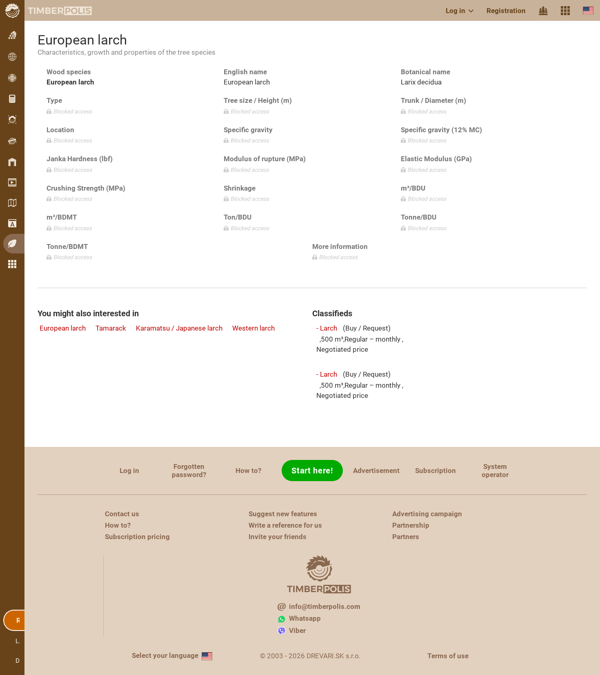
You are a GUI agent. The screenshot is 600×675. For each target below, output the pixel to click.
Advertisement (376, 470)
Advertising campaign (427, 514)
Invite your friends (278, 537)
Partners (405, 537)
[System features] (565, 10)
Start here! (312, 470)
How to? (248, 470)
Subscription (435, 470)
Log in (455, 11)
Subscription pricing (137, 537)
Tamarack (111, 328)
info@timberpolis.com (324, 606)
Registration (506, 11)
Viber (297, 630)
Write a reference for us (285, 525)
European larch (63, 328)
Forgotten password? (189, 470)
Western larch (253, 328)
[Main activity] (543, 10)
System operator (495, 470)
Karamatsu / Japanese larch (179, 328)
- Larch (326, 328)
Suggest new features (283, 514)
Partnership (410, 525)
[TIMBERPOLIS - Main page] (53, 10)
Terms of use (448, 656)
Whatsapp (305, 618)
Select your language (165, 655)
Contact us (122, 514)
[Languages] (588, 10)
